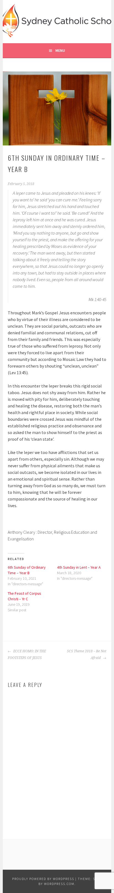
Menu (60, 50)
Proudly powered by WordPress (43, 879)
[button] (57, 108)
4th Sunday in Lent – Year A (79, 567)
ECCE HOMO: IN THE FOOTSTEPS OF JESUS (27, 654)
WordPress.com (59, 884)
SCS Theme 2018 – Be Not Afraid (86, 654)
